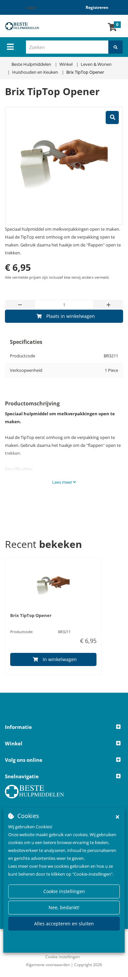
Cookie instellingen (64, 891)
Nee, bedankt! (64, 907)
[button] (64, 727)
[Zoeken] (115, 47)
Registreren (97, 7)
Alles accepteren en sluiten (64, 923)
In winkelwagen (60, 659)
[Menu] (10, 46)
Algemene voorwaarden (48, 964)
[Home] (27, 26)
